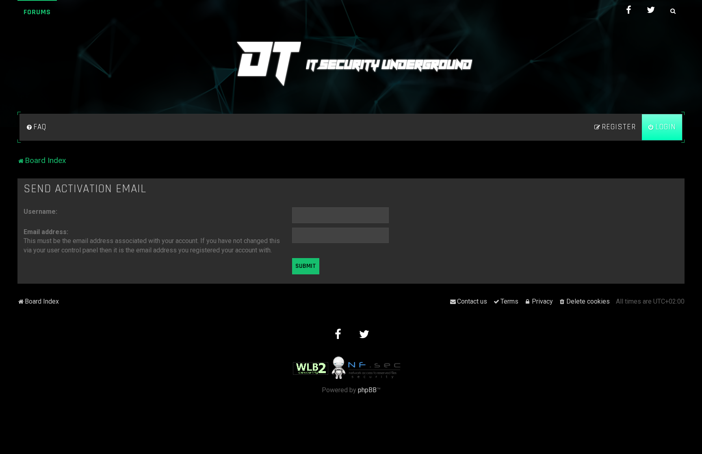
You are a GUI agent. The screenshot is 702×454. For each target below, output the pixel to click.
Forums (37, 12)
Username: (40, 211)
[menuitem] (36, 127)
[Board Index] (351, 63)
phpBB (367, 390)
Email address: (46, 232)
